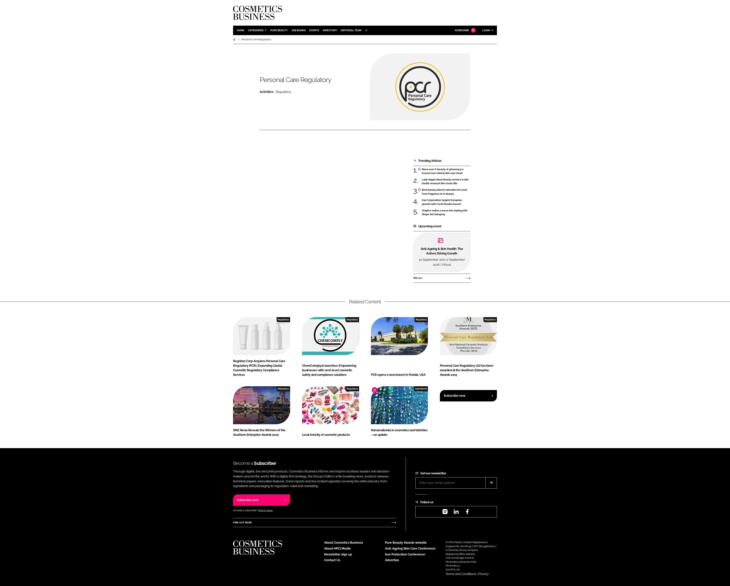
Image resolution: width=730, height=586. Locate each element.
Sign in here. (266, 510)
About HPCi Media (337, 548)
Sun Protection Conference (405, 554)
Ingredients (421, 389)
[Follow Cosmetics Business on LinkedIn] (456, 513)
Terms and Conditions (461, 574)
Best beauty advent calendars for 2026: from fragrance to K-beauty (446, 192)
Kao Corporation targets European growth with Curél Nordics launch (446, 202)
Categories (255, 30)
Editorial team (351, 30)
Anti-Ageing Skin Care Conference (410, 548)
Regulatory (283, 92)
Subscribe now (454, 395)
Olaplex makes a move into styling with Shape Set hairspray (446, 212)
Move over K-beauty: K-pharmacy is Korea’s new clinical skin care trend (446, 171)
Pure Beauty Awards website (406, 542)
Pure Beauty (279, 30)
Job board (298, 30)
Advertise (392, 560)
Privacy (483, 574)
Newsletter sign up (338, 554)
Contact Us (332, 560)
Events (314, 30)
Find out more (242, 522)
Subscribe (462, 30)
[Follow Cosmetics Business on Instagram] (445, 513)
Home (240, 30)
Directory (330, 30)
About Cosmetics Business (343, 542)
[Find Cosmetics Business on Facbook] (467, 513)
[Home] (234, 39)
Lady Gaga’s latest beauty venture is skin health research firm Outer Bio (446, 182)
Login (486, 30)
